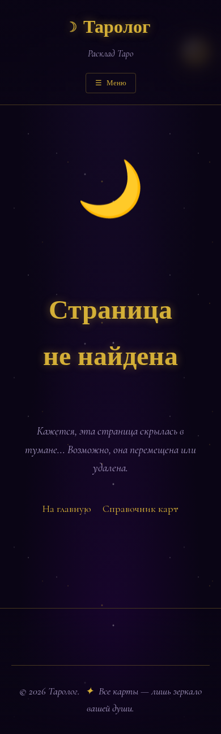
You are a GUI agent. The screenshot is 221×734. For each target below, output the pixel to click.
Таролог (108, 27)
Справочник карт (140, 508)
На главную (66, 508)
